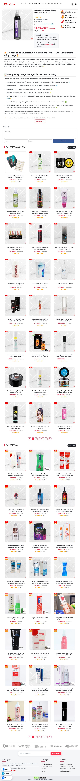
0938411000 (70, 27)
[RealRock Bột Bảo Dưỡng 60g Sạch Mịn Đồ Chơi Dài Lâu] (15, 269)
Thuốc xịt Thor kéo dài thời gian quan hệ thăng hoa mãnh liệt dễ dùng (64, 726)
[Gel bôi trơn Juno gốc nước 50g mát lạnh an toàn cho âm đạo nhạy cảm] (40, 567)
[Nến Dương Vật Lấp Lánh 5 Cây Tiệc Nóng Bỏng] (15, 233)
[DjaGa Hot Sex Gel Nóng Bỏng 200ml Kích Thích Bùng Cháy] (40, 197)
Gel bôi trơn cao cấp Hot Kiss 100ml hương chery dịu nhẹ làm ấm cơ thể (64, 475)
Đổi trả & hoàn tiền (66, 771)
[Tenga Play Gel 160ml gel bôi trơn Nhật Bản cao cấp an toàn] (15, 675)
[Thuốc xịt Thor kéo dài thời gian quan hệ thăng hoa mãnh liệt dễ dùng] (64, 711)
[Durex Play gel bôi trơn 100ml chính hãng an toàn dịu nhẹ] (40, 603)
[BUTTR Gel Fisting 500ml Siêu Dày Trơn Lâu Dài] (64, 162)
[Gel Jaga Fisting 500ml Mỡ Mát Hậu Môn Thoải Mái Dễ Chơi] (64, 377)
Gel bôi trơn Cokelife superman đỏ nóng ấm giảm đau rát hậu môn (64, 511)
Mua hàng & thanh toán (67, 766)
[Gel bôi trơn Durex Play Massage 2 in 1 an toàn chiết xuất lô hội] (40, 460)
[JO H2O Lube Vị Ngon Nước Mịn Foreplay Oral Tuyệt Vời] (40, 305)
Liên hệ (43, 771)
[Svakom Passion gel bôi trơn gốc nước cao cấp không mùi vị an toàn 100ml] (64, 675)
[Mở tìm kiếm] (76, 4)
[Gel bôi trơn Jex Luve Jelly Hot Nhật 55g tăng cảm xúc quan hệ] (64, 531)
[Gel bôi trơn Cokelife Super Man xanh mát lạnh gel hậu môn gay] (40, 496)
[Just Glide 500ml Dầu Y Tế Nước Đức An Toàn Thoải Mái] (64, 269)
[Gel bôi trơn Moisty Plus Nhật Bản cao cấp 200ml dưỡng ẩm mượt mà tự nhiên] (40, 711)
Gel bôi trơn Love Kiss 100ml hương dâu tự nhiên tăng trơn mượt (16, 475)
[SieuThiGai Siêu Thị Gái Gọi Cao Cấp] (9, 4)
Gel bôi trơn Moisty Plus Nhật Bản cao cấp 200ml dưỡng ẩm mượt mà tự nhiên (40, 726)
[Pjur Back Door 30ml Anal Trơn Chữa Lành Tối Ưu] (15, 413)
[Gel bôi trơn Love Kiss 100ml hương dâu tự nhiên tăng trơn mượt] (15, 460)
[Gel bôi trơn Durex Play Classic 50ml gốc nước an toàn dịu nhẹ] (64, 567)
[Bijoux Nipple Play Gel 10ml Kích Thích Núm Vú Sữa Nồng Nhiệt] (64, 341)
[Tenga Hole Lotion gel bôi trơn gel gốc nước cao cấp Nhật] (64, 603)
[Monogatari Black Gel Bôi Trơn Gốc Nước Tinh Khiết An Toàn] (15, 639)
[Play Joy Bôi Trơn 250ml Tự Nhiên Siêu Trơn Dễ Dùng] (40, 162)
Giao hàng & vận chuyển (67, 764)
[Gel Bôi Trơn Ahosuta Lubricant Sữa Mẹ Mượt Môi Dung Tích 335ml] (15, 711)
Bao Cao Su (48, 3)
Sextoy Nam (32, 3)
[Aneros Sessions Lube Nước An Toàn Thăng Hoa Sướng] (40, 233)
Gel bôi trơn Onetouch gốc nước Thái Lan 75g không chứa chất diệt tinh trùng (15, 583)
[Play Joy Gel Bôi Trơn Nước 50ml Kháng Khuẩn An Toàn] (15, 305)
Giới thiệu (44, 769)
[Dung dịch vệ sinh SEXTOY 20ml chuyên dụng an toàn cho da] (15, 603)
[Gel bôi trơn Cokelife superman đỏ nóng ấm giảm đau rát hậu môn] (64, 496)
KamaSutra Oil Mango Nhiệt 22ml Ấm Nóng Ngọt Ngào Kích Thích (40, 356)
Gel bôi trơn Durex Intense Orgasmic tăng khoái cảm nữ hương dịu (40, 547)
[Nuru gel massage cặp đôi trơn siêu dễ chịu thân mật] (15, 197)
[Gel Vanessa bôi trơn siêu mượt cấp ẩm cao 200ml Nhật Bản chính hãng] (15, 531)
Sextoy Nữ (23, 3)
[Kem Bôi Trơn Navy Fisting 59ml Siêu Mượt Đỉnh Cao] (15, 377)
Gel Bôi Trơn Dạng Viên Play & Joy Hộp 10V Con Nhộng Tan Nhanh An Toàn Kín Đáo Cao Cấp (15, 177)
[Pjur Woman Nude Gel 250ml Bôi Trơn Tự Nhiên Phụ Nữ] (15, 341)
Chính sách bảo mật (47, 766)
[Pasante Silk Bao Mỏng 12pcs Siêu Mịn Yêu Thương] (40, 269)
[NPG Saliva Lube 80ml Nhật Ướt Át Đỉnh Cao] (40, 413)
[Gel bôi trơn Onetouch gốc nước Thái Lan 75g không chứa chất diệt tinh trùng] (15, 567)
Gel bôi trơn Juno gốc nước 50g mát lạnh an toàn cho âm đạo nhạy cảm (40, 583)
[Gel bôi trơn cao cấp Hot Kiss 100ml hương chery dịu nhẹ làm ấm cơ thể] (64, 460)
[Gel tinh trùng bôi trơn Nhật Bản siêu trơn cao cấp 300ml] (15, 496)
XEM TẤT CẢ (71, 147)
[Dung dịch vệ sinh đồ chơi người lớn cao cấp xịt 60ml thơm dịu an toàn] (64, 639)
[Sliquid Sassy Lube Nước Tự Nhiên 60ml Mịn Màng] (64, 413)
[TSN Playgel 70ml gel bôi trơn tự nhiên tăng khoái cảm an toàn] (40, 639)
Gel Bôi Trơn (12, 445)
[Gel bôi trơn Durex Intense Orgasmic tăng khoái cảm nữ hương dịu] (40, 531)
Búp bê (40, 3)
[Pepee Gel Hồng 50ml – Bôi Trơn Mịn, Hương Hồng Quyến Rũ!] (64, 197)
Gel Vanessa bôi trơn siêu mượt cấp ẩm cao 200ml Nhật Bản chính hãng (15, 547)
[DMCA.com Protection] (40, 777)
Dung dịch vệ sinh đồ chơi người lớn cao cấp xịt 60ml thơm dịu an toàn (64, 654)
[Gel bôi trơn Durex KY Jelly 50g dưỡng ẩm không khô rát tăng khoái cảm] (40, 675)
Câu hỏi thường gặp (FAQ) (68, 769)
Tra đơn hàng (56, 753)
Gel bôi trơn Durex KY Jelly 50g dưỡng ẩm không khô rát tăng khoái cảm (39, 690)
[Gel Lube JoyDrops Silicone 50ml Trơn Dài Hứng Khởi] (64, 233)
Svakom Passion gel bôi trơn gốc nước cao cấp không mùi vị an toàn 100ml (64, 690)
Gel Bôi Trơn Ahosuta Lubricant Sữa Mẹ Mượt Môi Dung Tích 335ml (15, 726)
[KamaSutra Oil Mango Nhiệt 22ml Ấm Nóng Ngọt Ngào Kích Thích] (40, 341)
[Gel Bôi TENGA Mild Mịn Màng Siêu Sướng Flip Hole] (64, 305)
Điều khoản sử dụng (47, 764)
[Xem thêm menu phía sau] (73, 4)
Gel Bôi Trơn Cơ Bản (48, 24)
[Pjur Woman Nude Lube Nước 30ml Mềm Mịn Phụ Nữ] (40, 377)
